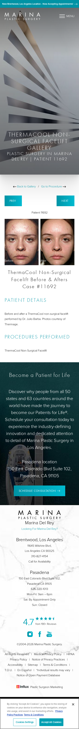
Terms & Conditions (55, 665)
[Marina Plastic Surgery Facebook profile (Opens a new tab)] (39, 634)
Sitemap (33, 665)
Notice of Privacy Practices (48, 659)
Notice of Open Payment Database (38, 675)
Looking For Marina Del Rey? (39, 529)
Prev (13, 201)
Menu (70, 16)
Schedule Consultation (37, 491)
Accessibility (15, 665)
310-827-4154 (39, 556)
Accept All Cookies (51, 722)
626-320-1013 (39, 589)
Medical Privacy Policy (48, 654)
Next (65, 201)
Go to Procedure (52, 186)
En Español (24, 670)
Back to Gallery (26, 186)
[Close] (73, 704)
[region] (39, 713)
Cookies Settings (25, 722)
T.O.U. (8, 670)
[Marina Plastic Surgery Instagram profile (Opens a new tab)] (30, 634)
